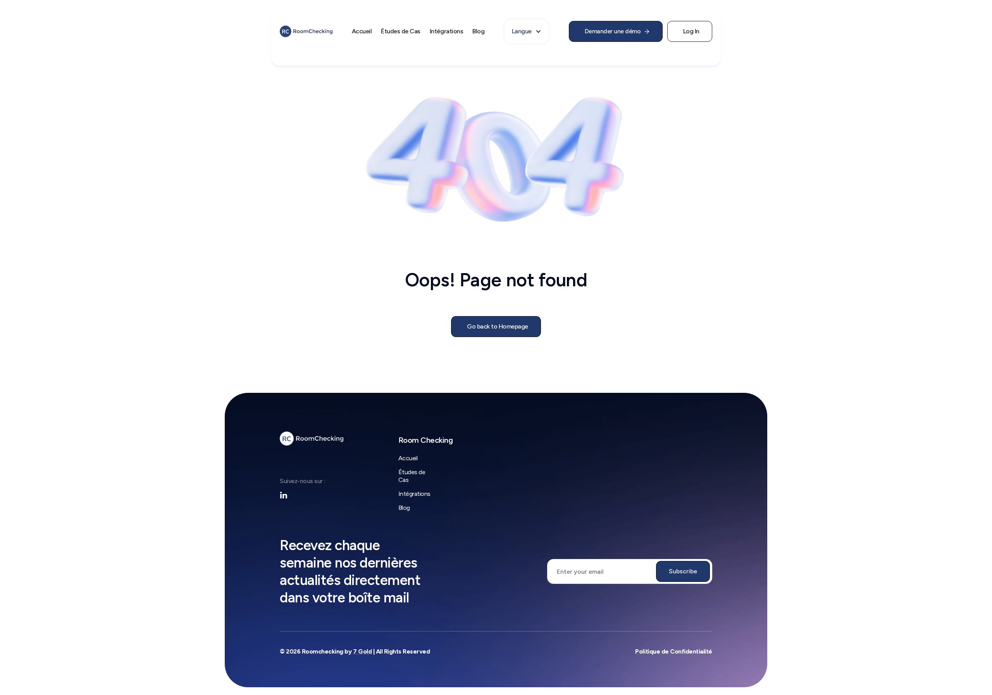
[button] (526, 31)
